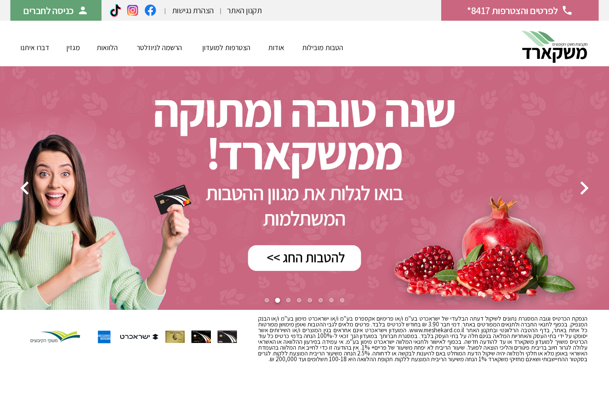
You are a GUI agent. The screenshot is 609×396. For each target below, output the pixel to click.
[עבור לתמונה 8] (342, 300)
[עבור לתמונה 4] (299, 300)
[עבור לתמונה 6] (321, 300)
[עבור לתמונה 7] (331, 300)
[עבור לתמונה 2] (277, 300)
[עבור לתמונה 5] (310, 300)
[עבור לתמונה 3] (288, 300)
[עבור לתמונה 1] (267, 300)
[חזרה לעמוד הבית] (554, 43)
